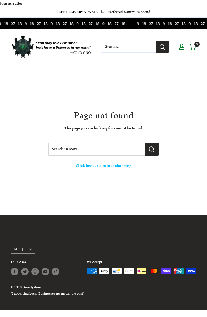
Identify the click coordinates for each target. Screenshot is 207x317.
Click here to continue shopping (103, 166)
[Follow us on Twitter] (25, 271)
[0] (192, 47)
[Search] (162, 47)
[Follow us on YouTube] (45, 271)
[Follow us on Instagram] (35, 271)
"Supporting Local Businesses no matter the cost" (47, 293)
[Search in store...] (152, 149)
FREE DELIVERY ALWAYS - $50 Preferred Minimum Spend (103, 12)
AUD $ (18, 249)
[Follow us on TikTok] (55, 271)
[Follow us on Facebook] (14, 271)
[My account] (181, 47)
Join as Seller (11, 3)
